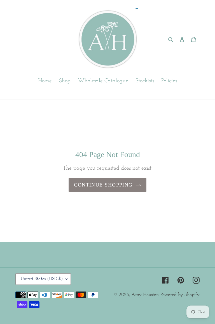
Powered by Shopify (180, 294)
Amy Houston (145, 294)
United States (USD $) (42, 279)
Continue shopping (103, 185)
